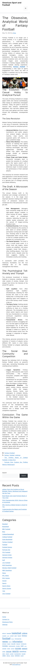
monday (5, 646)
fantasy (6, 455)
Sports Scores (6, 588)
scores (18, 648)
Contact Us (5, 619)
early (15, 635)
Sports (4, 583)
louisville (13, 643)
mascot (18, 643)
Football (4, 544)
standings (22, 651)
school (12, 648)
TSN (3, 591)
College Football (7, 537)
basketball (16, 633)
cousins (4, 635)
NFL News (5, 575)
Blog (3, 531)
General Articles (7, 557)
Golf (3, 560)
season (24, 648)
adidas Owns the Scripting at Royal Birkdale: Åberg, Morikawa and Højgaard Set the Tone (14, 491)
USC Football (6, 593)
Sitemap (4, 624)
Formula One (6, 550)
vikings (8, 655)
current (12, 635)
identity (10, 641)
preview (4, 648)
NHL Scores (6, 578)
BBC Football (6, 529)
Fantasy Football (19, 66)
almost (4, 633)
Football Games (7, 547)
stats (3, 653)
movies (18, 646)
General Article (7, 555)
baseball (9, 633)
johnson (4, 643)
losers (8, 643)
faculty (19, 635)
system (12, 653)
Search (4, 472)
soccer (9, 651)
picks (25, 646)
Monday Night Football (9, 568)
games (5, 641)
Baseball (5, 524)
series (3, 651)
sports (15, 651)
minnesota (23, 643)
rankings (17, 455)
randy (8, 648)
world (22, 655)
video (4, 655)
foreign (12, 638)
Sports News (6, 586)
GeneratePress (16, 664)
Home (4, 617)
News (4, 573)
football (12, 455)
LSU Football (6, 562)
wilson (12, 655)
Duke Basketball (7, 539)
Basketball (5, 526)
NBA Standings (7, 570)
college (24, 633)
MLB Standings (7, 565)
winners (17, 655)
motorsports (12, 646)
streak (7, 653)
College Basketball (8, 534)
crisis (8, 635)
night (22, 646)
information (17, 641)
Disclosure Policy (7, 622)
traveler (23, 653)
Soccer (4, 581)
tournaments (17, 653)
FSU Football (6, 552)
